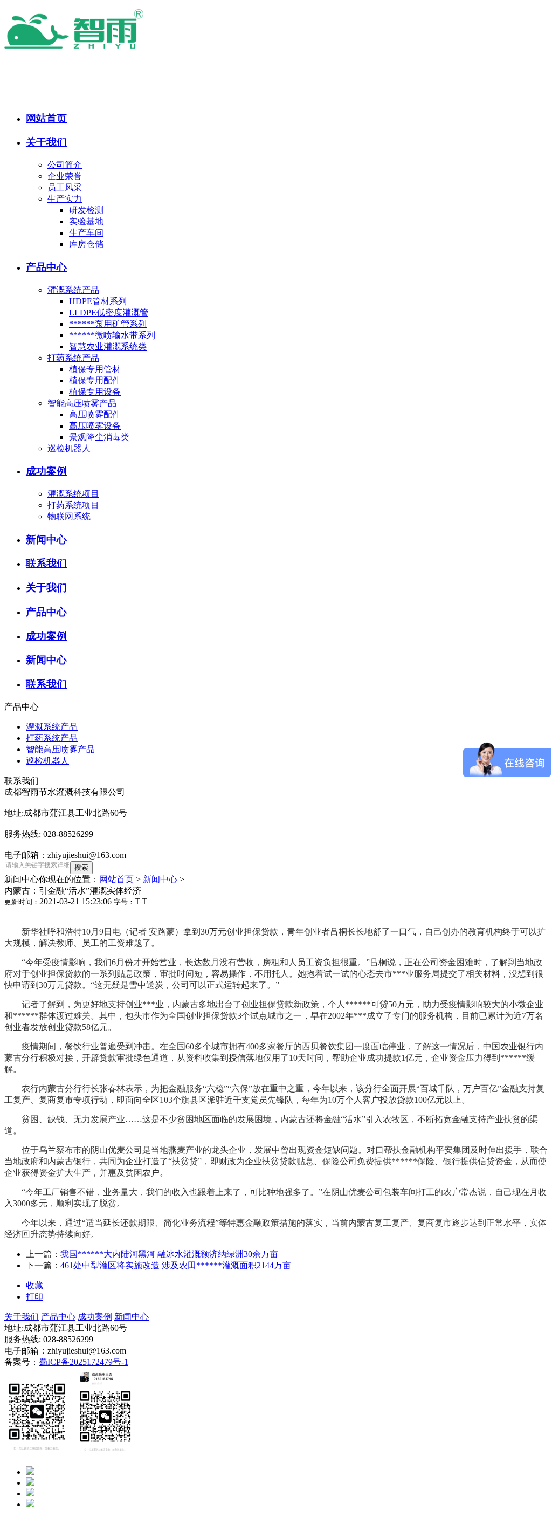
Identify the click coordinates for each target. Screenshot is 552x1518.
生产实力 (64, 198)
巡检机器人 (69, 448)
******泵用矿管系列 (108, 323)
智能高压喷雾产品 (81, 403)
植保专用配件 (95, 380)
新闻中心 (160, 879)
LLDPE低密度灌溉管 (108, 312)
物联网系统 (69, 516)
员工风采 (64, 187)
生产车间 (86, 232)
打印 (34, 1296)
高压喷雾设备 (95, 425)
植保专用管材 (95, 369)
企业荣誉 (64, 176)
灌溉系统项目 (73, 493)
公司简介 (64, 164)
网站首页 (116, 879)
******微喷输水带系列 (112, 335)
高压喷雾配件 (95, 414)
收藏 (34, 1285)
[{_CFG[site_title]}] (101, 49)
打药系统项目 (73, 505)
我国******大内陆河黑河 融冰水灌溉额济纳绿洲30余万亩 (169, 1254)
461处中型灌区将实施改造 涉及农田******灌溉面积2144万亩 (175, 1265)
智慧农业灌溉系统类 (108, 346)
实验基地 (86, 221)
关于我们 (21, 1316)
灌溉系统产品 (73, 289)
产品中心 (58, 1316)
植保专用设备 (95, 391)
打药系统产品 (73, 357)
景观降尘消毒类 (99, 437)
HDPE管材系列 (98, 301)
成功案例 (95, 1316)
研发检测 (86, 210)
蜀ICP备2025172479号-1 (83, 1361)
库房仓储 (86, 244)
